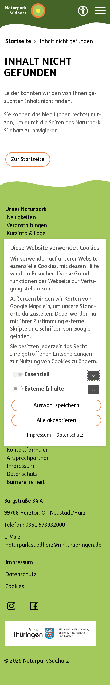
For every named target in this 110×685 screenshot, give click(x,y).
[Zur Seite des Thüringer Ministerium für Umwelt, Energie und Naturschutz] (55, 633)
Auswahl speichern (56, 406)
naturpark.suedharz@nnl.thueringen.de (53, 545)
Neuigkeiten (21, 217)
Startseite (18, 41)
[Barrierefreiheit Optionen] (83, 10)
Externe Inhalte (44, 389)
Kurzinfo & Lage (26, 233)
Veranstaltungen (27, 225)
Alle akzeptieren (56, 421)
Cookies (14, 586)
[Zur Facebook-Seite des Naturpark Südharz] (34, 609)
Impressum (39, 435)
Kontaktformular (27, 450)
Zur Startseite (27, 159)
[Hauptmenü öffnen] (100, 11)
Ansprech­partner (28, 458)
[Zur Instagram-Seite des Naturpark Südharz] (11, 609)
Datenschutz (70, 435)
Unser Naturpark (25, 209)
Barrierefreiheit (26, 482)
